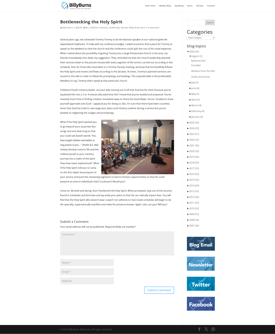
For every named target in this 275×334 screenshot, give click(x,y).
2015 (194, 179)
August (196, 56)
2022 (194, 139)
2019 (194, 156)
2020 (194, 151)
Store (189, 6)
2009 (194, 214)
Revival (124, 27)
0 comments (153, 27)
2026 (194, 51)
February (197, 111)
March (196, 105)
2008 (194, 219)
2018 (194, 162)
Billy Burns (68, 27)
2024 (194, 128)
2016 (194, 174)
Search (210, 22)
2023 (194, 134)
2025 (194, 122)
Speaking (179, 6)
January (197, 116)
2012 (194, 197)
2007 (194, 225)
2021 (194, 145)
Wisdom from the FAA (203, 71)
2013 (194, 191)
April (195, 99)
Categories (200, 32)
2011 (194, 202)
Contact (211, 6)
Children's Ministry (99, 27)
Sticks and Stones (200, 76)
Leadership (114, 27)
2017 (194, 168)
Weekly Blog (165, 6)
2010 (194, 208)
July (194, 82)
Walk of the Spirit (137, 27)
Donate (199, 6)
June (195, 88)
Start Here (150, 6)
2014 (194, 185)
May (195, 93)
